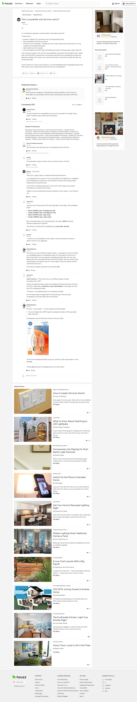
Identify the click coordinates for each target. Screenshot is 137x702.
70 (89, 581)
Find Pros (18, 4)
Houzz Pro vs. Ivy (62, 685)
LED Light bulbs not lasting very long (113, 87)
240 (89, 440)
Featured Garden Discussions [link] (61, 11)
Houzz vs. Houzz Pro (63, 682)
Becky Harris (59, 648)
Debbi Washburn (32, 279)
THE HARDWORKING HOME (61, 586)
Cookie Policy (39, 691)
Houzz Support (84, 691)
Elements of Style (61, 511)
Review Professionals (86, 682)
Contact (82, 693)
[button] (54, 94)
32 (89, 497)
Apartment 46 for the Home (64, 567)
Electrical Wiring (27, 14)
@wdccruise (36, 367)
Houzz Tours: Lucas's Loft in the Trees (71, 645)
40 (89, 553)
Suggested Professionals (87, 685)
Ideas (39, 4)
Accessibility (83, 688)
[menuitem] (19, 3)
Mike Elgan (58, 483)
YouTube (107, 688)
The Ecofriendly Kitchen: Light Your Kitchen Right (70, 618)
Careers (37, 682)
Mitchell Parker (60, 595)
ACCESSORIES (57, 558)
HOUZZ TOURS (57, 642)
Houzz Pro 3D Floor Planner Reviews (67, 691)
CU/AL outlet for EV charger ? (113, 76)
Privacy (37, 685)
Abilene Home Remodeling (41, 132)
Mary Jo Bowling (60, 396)
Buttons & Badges (62, 696)
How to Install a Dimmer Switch (69, 393)
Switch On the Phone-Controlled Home (69, 478)
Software (29, 4)
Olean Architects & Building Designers (49, 137)
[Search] (46, 3)
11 (89, 665)
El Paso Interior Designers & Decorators (56, 135)
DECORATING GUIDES (60, 446)
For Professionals (62, 679)
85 (89, 609)
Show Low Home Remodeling (42, 133)
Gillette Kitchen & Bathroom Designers (43, 139)
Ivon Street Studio (61, 623)
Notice (43, 685)
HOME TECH (57, 474)
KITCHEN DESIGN (58, 614)
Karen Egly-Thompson (62, 427)
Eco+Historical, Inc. (61, 539)
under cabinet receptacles (113, 54)
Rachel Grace (59, 455)
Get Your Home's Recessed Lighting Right (71, 506)
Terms (37, 688)
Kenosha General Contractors (54, 130)
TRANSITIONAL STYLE (59, 530)
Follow (54, 73)
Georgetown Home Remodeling (59, 132)
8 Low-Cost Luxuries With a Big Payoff (68, 562)
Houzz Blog (108, 679)
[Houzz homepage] (7, 3)
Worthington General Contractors (35, 130)
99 (89, 525)
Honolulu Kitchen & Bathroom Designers (67, 139)
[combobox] (72, 3)
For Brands (60, 693)
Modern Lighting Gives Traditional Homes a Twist (69, 534)
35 (89, 412)
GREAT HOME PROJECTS (60, 389)
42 (89, 468)
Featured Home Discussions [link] (43, 11)
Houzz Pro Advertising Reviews (66, 688)
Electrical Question (110, 97)
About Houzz (39, 679)
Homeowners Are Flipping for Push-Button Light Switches (71, 450)
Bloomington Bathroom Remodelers (62, 133)
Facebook (108, 685)
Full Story (56, 404)
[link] (111, 37)
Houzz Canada (84, 679)
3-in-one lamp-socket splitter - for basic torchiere (113, 66)
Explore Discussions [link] (27, 11)
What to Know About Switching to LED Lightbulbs (70, 422)
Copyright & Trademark (41, 696)
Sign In (82, 696)
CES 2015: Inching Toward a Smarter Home (71, 590)
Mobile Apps (38, 693)
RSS (106, 691)
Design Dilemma (38, 14)
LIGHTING (56, 418)
